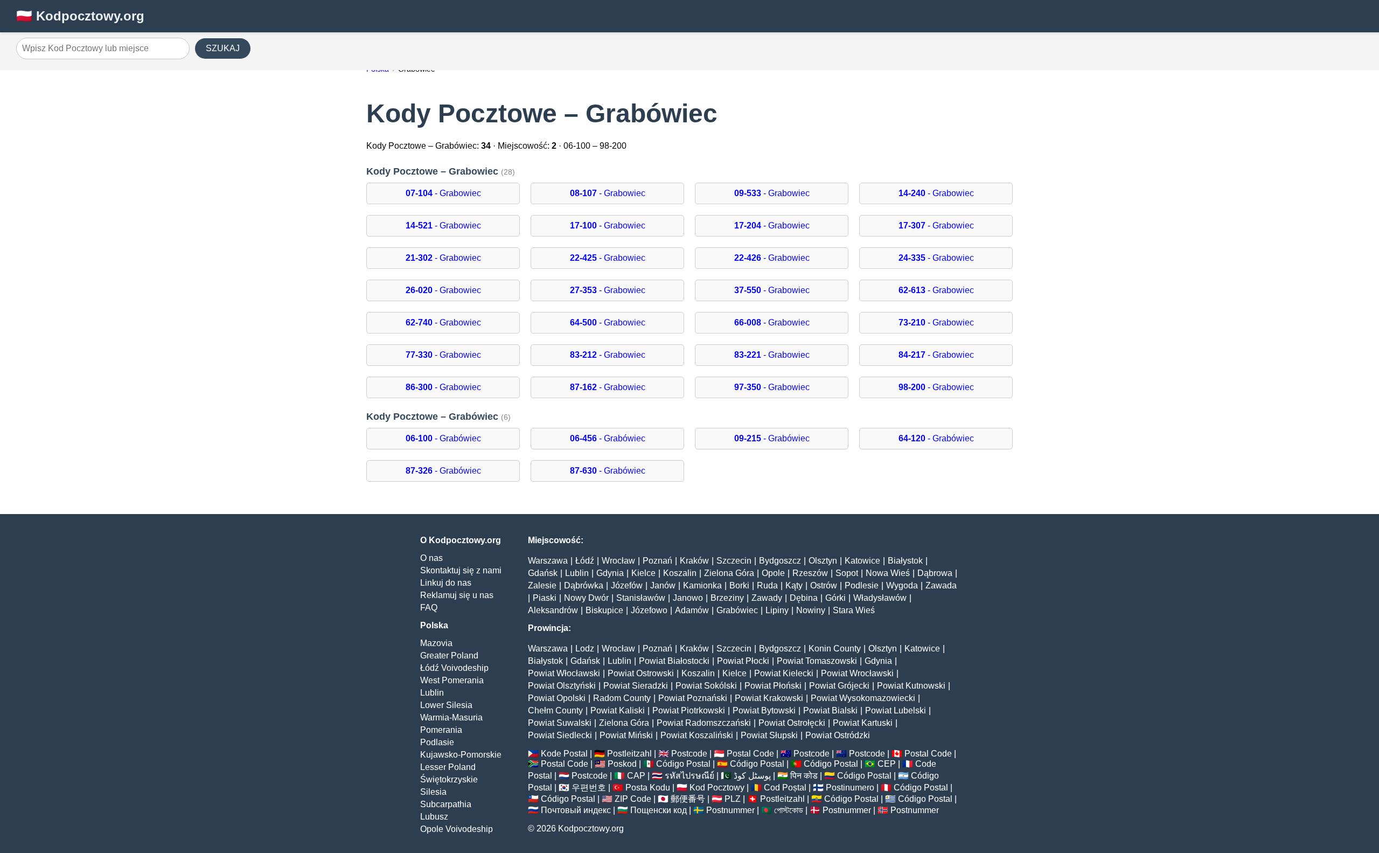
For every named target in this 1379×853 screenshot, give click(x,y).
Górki (835, 597)
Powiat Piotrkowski (688, 710)
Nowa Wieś (888, 573)
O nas (431, 558)
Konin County (835, 648)
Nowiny (810, 610)
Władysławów (880, 597)
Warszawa (548, 560)
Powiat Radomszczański (704, 722)
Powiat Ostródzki (837, 735)
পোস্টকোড (788, 810)
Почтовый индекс (576, 810)
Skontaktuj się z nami (461, 570)
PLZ (733, 798)
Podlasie (437, 742)
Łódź (584, 560)
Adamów (692, 610)
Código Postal (683, 763)
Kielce (643, 573)
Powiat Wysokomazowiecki (863, 698)
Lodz (584, 648)
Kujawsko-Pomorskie (461, 754)
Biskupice (604, 610)
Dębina (804, 597)
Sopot (846, 573)
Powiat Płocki (743, 660)
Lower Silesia (446, 705)
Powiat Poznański (692, 698)
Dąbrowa (934, 573)
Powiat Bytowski (764, 710)
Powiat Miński (626, 735)
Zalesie (542, 585)
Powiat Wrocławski (857, 673)
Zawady (766, 597)
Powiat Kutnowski (911, 685)
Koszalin (680, 573)
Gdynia (610, 573)
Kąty (794, 585)
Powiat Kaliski (617, 710)
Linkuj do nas (445, 582)
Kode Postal (564, 753)
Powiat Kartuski (863, 722)
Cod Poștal (785, 787)
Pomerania (441, 729)
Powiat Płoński (773, 685)
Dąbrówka (583, 585)
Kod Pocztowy (717, 787)
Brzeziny (727, 597)
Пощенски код (658, 810)
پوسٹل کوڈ (752, 775)
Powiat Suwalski (559, 722)
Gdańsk (543, 573)
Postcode (689, 753)
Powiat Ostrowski (641, 673)
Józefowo (649, 610)
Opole (773, 573)
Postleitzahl (629, 753)
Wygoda (902, 585)
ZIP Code (633, 798)
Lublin (432, 692)
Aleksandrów (553, 610)
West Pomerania (452, 680)
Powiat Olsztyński (562, 685)
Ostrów (823, 585)
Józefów (627, 585)
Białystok (905, 560)
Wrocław (618, 560)
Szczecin (733, 560)
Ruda (767, 585)
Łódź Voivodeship (454, 667)
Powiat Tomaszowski (817, 660)
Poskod (622, 763)
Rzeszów (810, 573)
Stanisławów (640, 597)
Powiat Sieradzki (635, 685)
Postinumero (850, 787)
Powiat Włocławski (564, 673)
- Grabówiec (443, 438)
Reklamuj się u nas (456, 595)
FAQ (428, 607)
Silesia (433, 791)
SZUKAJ (223, 48)
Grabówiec (737, 610)
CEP (886, 763)
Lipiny (777, 610)
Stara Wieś (854, 610)
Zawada (941, 585)
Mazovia (436, 643)
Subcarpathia (445, 804)
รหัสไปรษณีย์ (689, 775)
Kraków (694, 560)
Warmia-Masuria (451, 717)
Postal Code (750, 753)
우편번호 (589, 787)
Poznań (657, 560)
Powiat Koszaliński (696, 735)
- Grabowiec (443, 193)
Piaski (544, 597)
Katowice (862, 560)
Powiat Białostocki (674, 660)
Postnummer (730, 810)
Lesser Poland (448, 767)
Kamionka (702, 585)
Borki (739, 585)
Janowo (688, 597)
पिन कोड (804, 775)
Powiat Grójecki (839, 685)
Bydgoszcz (780, 560)
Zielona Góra (729, 573)
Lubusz (434, 816)
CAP (636, 775)
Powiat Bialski (830, 710)
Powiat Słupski (769, 735)
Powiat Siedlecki (560, 735)
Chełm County (555, 710)
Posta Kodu (647, 787)
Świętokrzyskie (449, 779)
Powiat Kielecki (783, 673)
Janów (662, 585)
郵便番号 (688, 798)
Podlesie (862, 585)
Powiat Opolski (557, 698)
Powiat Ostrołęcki (791, 722)
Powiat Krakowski (769, 698)
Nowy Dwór (586, 597)
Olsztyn (823, 560)
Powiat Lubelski (895, 710)
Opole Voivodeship (456, 829)
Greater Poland (449, 655)
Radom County (622, 698)
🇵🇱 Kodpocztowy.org (80, 16)
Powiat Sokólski (706, 685)
